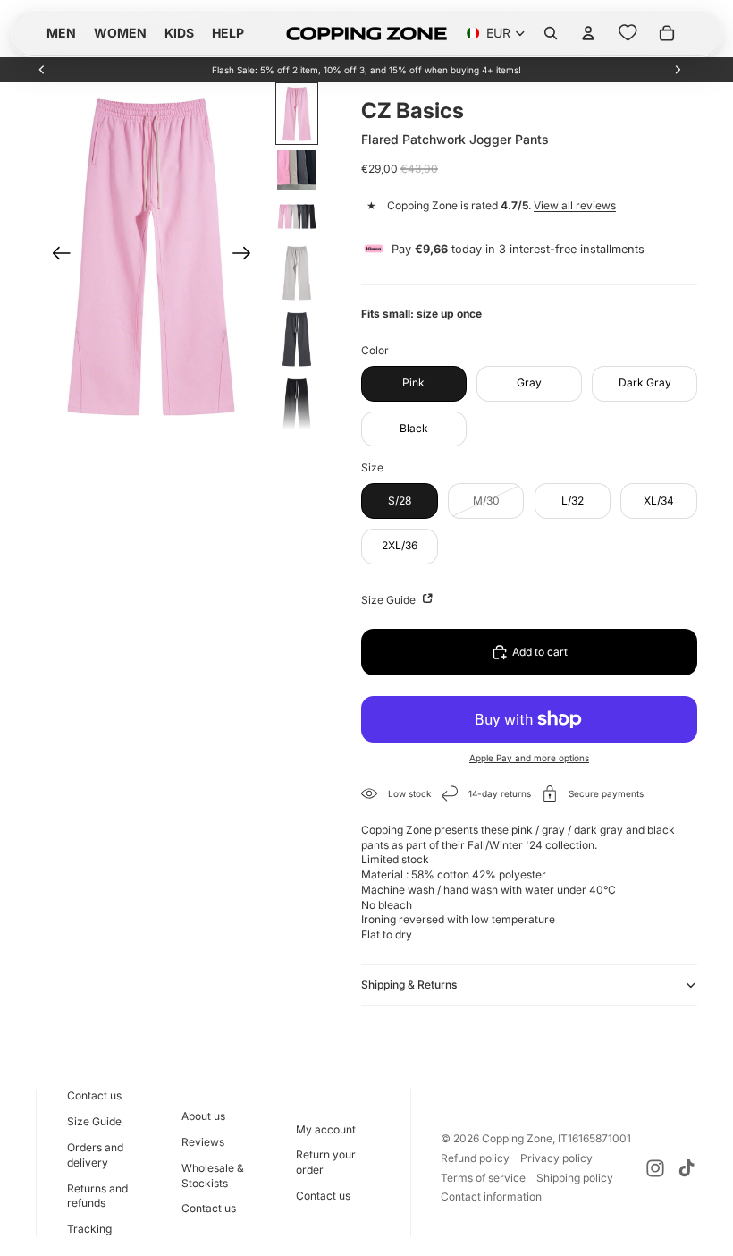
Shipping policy (574, 1177)
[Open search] (550, 33)
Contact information (491, 1196)
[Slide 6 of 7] (296, 405)
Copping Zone (517, 1138)
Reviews (202, 1142)
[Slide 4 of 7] (296, 272)
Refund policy (475, 1158)
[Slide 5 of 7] (296, 339)
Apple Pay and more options (529, 757)
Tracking (89, 1228)
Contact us (94, 1095)
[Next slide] (677, 69)
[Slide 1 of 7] (296, 113)
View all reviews (575, 205)
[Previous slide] (42, 69)
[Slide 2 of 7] (296, 170)
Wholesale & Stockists (212, 1175)
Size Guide (389, 600)
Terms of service (483, 1177)
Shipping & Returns (409, 984)
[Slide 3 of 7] (296, 216)
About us (203, 1116)
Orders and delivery (95, 1155)
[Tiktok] (686, 1168)
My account (326, 1129)
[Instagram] (655, 1168)
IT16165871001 (594, 1138)
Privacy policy (556, 1158)
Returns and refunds (97, 1196)
